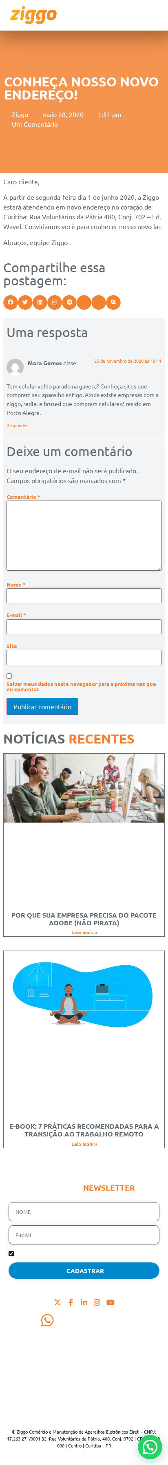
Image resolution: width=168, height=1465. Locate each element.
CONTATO (24, 1392)
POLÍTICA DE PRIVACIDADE (49, 1411)
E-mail (16, 615)
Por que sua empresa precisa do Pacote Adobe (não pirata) (84, 919)
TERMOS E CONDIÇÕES (43, 1401)
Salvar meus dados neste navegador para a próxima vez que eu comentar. (81, 687)
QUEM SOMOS (30, 1352)
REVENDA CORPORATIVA (46, 1372)
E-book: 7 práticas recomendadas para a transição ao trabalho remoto (84, 1130)
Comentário (23, 497)
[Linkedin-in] (84, 1301)
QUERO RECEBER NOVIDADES (51, 1254)
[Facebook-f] (70, 1301)
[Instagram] (97, 1301)
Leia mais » (84, 932)
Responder (17, 425)
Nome (16, 584)
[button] (10, 302)
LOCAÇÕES (25, 1362)
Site (12, 646)
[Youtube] (110, 1301)
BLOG (17, 1382)
